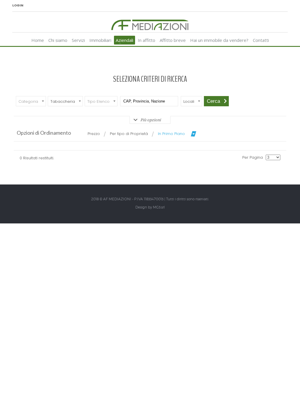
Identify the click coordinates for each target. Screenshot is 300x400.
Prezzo (94, 133)
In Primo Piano (171, 133)
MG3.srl (159, 207)
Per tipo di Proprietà (129, 133)
